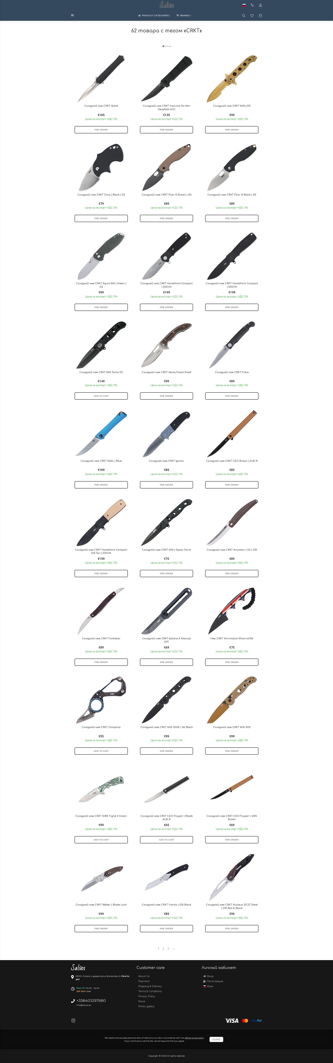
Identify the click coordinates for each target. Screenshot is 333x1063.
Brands (185, 15)
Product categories (155, 15)
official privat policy (194, 1037)
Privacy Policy (146, 996)
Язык (210, 986)
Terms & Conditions (150, 991)
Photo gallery (146, 1006)
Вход (210, 976)
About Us (144, 976)
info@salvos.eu (83, 1005)
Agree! (216, 1039)
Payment (144, 981)
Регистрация (215, 981)
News (141, 1001)
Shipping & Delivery (150, 986)
